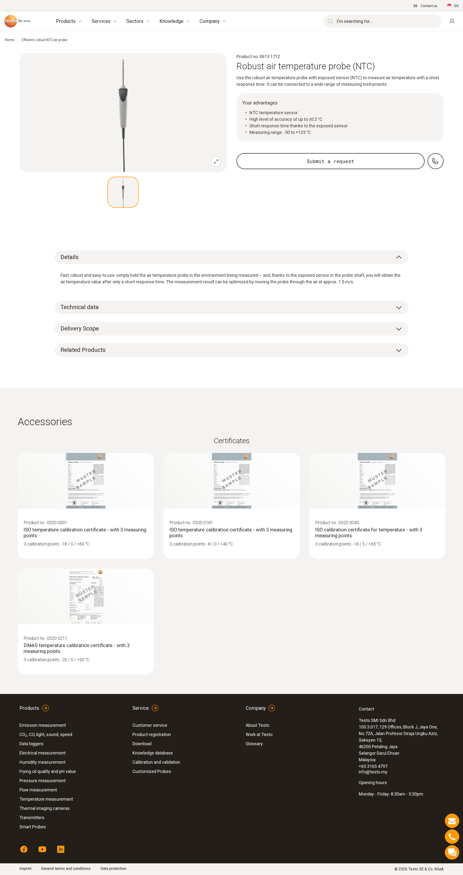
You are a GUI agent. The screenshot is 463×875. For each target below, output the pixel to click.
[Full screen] (216, 161)
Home (9, 40)
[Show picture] (123, 192)
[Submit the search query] (329, 21)
